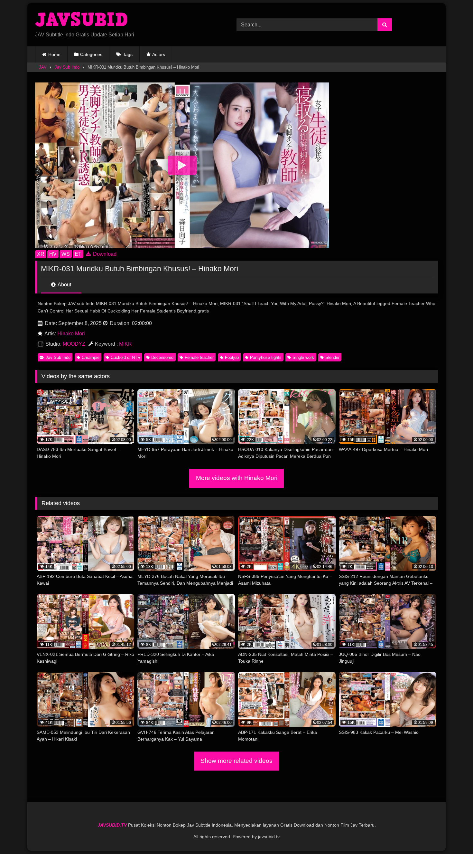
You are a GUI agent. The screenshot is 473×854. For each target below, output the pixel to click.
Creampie (90, 357)
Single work (303, 357)
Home (54, 54)
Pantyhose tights (266, 357)
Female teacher (199, 357)
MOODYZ (74, 344)
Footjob (232, 357)
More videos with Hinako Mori (236, 478)
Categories (91, 54)
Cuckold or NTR (125, 357)
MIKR (125, 344)
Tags (128, 54)
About (64, 284)
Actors (158, 54)
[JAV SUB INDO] (82, 19)
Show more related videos (236, 760)
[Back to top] (453, 835)
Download (104, 254)
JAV (43, 67)
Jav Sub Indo (67, 67)
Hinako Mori (71, 333)
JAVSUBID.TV (112, 825)
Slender (332, 357)
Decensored (162, 357)
